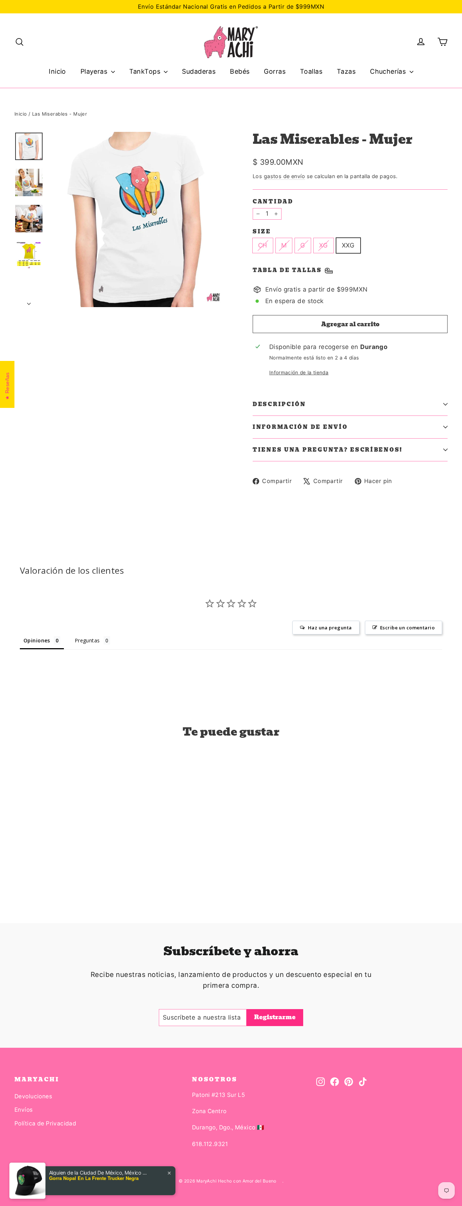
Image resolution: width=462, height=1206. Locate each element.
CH (262, 245)
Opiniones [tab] (36, 640)
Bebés (239, 71)
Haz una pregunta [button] (330, 627)
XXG (348, 245)
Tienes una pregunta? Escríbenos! (328, 450)
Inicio (57, 71)
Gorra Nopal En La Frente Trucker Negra (94, 1178)
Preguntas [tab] (87, 640)
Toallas (311, 71)
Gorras (275, 71)
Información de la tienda (298, 372)
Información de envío (300, 427)
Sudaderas (198, 71)
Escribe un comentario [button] (407, 627)
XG (323, 245)
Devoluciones (33, 1096)
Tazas (346, 71)
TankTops (145, 71)
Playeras (94, 71)
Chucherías (389, 71)
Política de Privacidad (45, 1123)
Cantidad (273, 201)
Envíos (23, 1109)
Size (262, 231)
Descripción (279, 404)
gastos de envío (284, 176)
